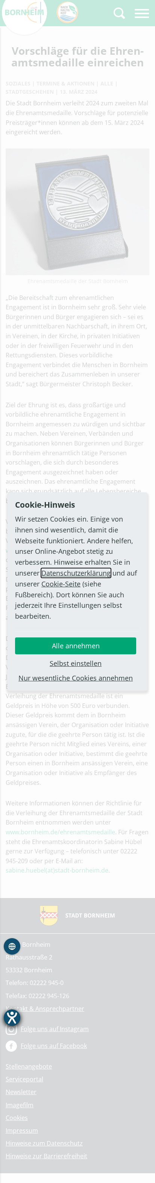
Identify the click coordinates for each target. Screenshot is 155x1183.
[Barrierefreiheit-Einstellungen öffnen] (12, 1017)
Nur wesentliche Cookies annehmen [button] (75, 677)
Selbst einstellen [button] (76, 663)
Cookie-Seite (61, 583)
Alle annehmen (76, 645)
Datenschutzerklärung (76, 572)
